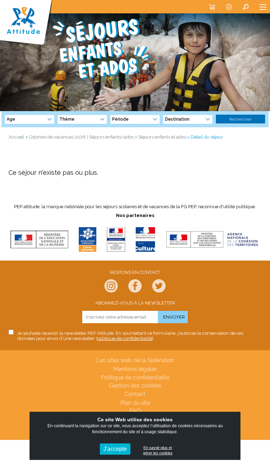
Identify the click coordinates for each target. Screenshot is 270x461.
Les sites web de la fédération (135, 360)
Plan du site (135, 402)
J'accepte (115, 449)
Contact (135, 394)
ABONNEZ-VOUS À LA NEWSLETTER (135, 303)
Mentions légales (135, 369)
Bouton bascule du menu (262, 7)
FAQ (135, 411)
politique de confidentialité (124, 338)
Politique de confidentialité (135, 377)
